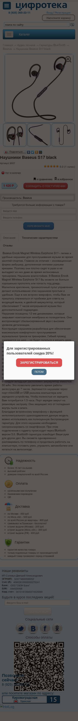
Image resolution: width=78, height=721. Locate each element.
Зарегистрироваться (39, 362)
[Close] (74, 341)
